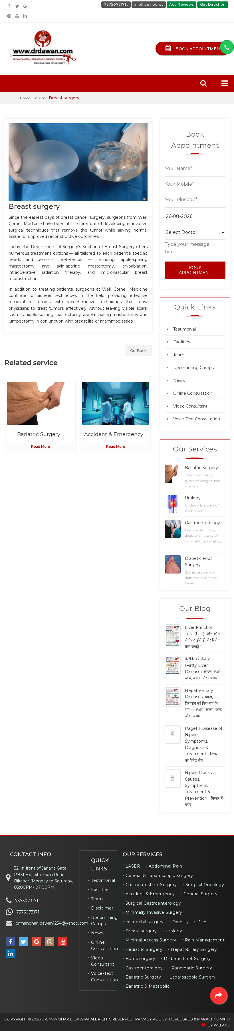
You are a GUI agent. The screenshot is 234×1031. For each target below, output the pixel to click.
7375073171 (26, 900)
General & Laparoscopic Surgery (159, 875)
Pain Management (205, 940)
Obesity (180, 921)
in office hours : (148, 4)
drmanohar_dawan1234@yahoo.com (52, 923)
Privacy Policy (151, 1019)
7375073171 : (116, 4)
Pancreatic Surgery (192, 968)
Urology (174, 930)
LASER (133, 866)
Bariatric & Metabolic (148, 986)
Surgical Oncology (204, 884)
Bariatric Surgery (143, 977)
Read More (40, 446)
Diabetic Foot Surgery (187, 958)
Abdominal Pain (165, 866)
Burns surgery (141, 958)
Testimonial (184, 329)
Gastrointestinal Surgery (151, 884)
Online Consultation (192, 393)
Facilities (181, 342)
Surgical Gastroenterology (153, 903)
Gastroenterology (144, 968)
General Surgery (200, 893)
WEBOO (222, 1025)
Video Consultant (190, 406)
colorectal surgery (145, 921)
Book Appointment (198, 48)
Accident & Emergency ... (115, 434)
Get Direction (213, 4)
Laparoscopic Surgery (192, 977)
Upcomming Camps (193, 367)
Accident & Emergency (150, 893)
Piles (202, 921)
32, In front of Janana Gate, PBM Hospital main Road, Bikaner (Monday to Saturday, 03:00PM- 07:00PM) (43, 878)
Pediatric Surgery (144, 949)
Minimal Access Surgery (151, 940)
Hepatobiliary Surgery (194, 949)
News (179, 380)
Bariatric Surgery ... (40, 434)
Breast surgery (34, 206)
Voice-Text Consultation (196, 419)
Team (178, 354)
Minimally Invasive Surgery (154, 912)
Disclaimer (102, 908)
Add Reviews (181, 4)
